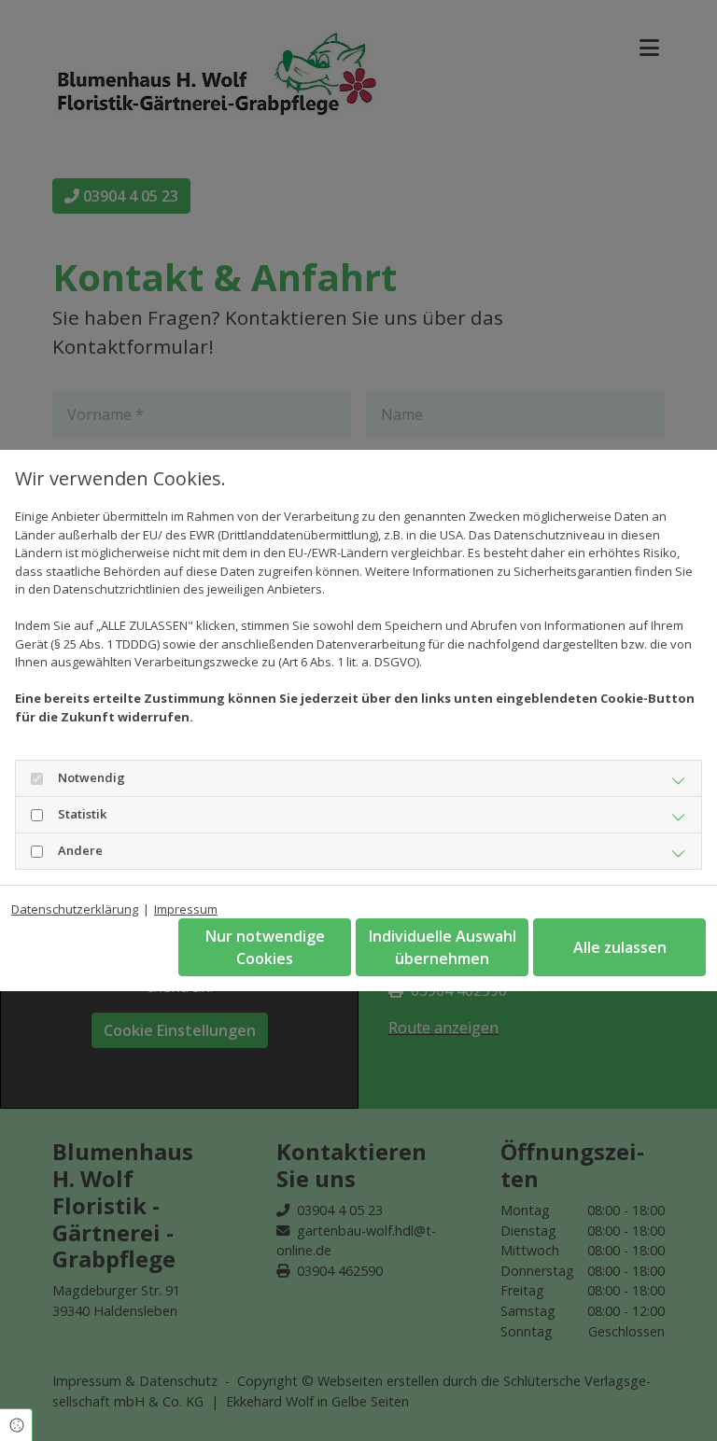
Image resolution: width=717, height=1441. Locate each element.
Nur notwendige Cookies (265, 947)
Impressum (186, 909)
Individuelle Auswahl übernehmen (442, 947)
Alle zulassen (620, 947)
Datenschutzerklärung (74, 909)
